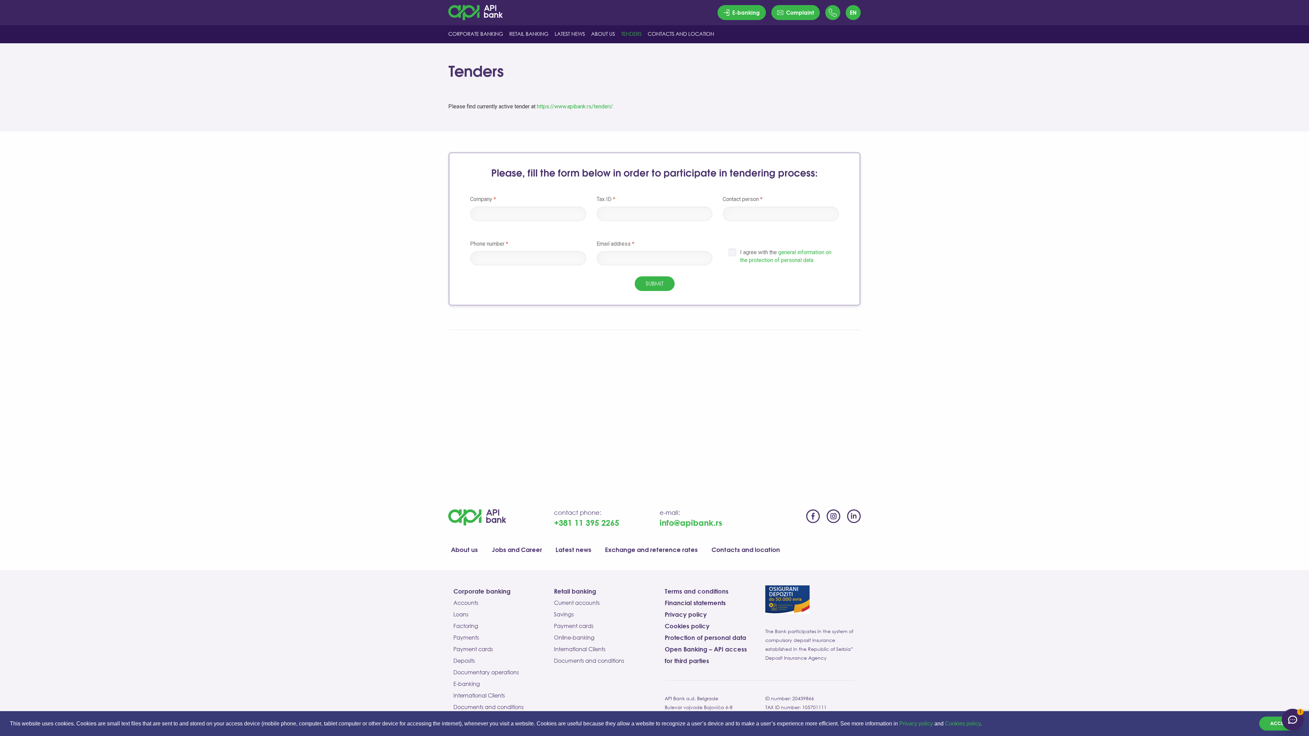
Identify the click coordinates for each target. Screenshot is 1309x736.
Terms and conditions (696, 591)
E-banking (466, 683)
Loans (460, 614)
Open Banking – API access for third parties (706, 654)
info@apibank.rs (691, 522)
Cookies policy (962, 723)
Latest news (573, 550)
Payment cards (473, 649)
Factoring (465, 626)
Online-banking (574, 637)
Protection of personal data (705, 637)
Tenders (631, 34)
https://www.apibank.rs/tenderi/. (575, 106)
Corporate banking (482, 591)
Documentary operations (486, 672)
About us (464, 550)
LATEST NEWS (570, 34)
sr (853, 28)
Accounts (465, 602)
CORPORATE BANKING (475, 34)
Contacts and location (745, 550)
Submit (655, 283)
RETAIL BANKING (528, 34)
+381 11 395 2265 (586, 522)
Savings (564, 614)
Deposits (464, 660)
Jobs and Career (517, 550)
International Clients (479, 695)
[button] (984, 724)
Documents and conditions (488, 707)
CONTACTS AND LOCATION (681, 34)
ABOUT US (603, 34)
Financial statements (695, 603)
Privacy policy (916, 723)
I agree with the (785, 256)
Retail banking (575, 591)
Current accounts (577, 602)
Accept (1279, 723)
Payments (466, 637)
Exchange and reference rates (651, 550)
